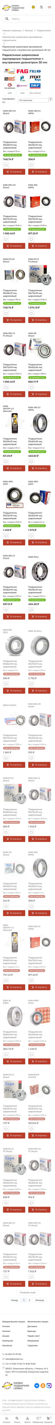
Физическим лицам (38, 1321)
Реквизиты (33, 1340)
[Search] (7, 19)
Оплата (6, 1326)
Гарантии (33, 1345)
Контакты (7, 1345)
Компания (7, 1340)
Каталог (6, 1331)
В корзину (16, 171)
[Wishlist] (6, 165)
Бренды (32, 1331)
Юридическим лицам (13, 1321)
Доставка (32, 1326)
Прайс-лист (34, 1336)
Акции (5, 1336)
